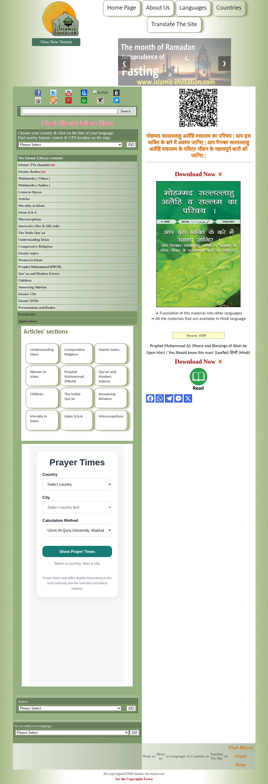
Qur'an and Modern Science (39, 274)
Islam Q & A (27, 212)
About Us (158, 8)
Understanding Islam (33, 240)
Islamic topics (28, 253)
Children (24, 280)
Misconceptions (29, 219)
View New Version (56, 42)
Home (147, 756)
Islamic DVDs (28, 301)
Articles (24, 199)
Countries (228, 8)
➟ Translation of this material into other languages (198, 313)
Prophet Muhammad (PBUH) (39, 267)
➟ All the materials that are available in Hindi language (198, 319)
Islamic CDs (27, 294)
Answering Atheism (32, 287)
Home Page (121, 8)
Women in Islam (30, 260)
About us (160, 756)
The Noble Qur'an (31, 233)
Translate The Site (174, 24)
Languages (193, 8)
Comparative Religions (35, 246)
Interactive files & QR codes (39, 226)
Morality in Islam (31, 206)
